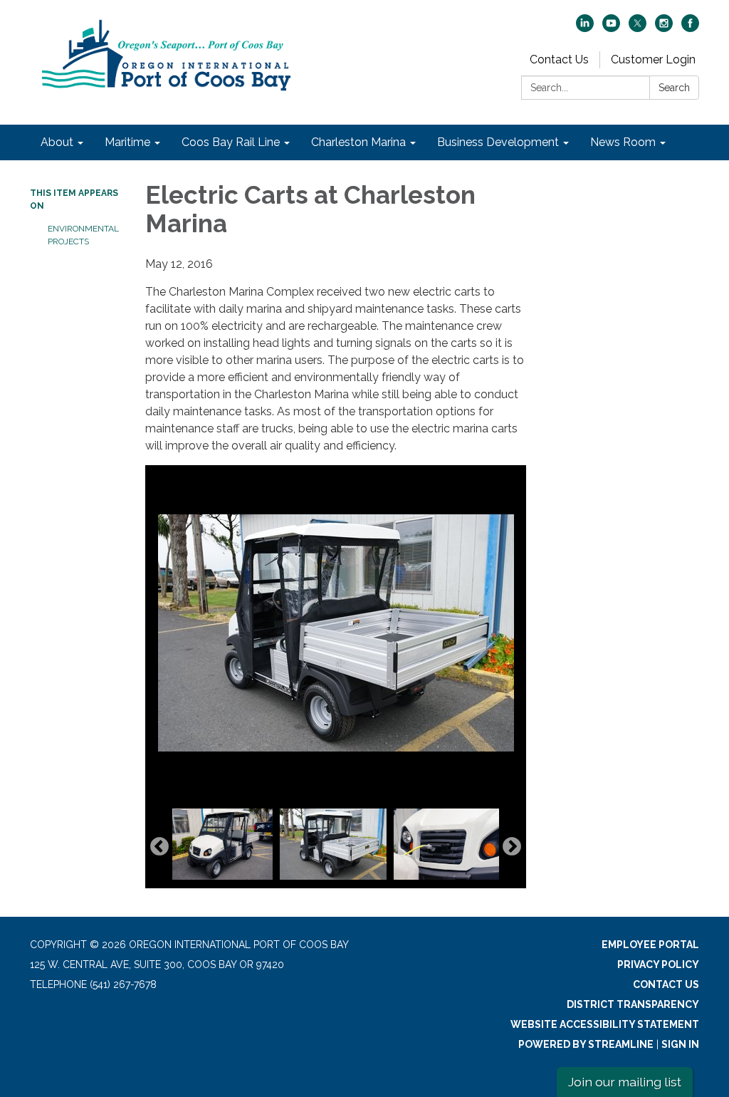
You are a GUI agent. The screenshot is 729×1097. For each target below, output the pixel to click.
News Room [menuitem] (623, 142)
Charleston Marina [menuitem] (358, 142)
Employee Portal (650, 944)
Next (512, 847)
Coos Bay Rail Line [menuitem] (231, 142)
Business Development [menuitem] (498, 142)
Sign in (680, 1044)
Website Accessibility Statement (604, 1024)
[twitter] (637, 28)
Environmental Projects (83, 235)
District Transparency (633, 1004)
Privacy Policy (658, 964)
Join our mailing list (624, 1081)
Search (674, 87)
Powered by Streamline (586, 1044)
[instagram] (664, 28)
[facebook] (690, 28)
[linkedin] (585, 28)
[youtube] (611, 28)
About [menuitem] (57, 142)
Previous (159, 847)
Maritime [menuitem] (127, 142)
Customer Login (653, 59)
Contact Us (559, 59)
